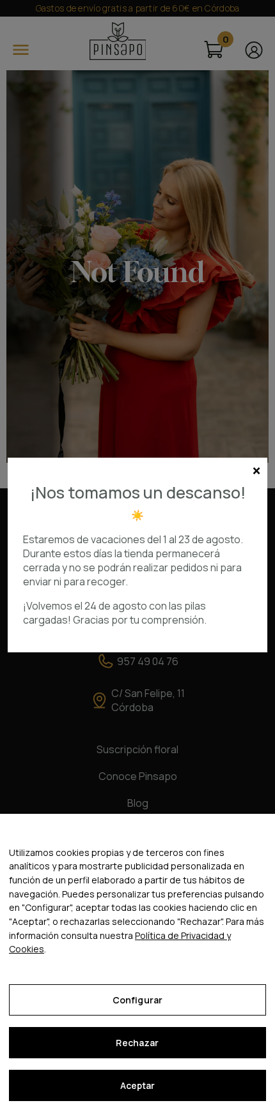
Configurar (137, 1000)
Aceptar (137, 1085)
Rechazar (137, 1043)
